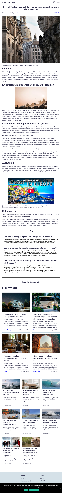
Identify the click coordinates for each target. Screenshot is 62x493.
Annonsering (42, 478)
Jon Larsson (18, 13)
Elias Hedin (36, 330)
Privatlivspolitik (33, 490)
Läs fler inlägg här (31, 282)
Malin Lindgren (8, 330)
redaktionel (57, 13)
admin (5, 371)
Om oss (43, 480)
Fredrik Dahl (36, 371)
